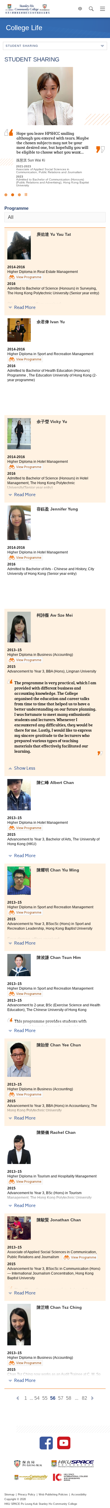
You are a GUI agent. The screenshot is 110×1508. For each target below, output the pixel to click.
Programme (16, 208)
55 (45, 1398)
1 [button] (5, 194)
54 (37, 1398)
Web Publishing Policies (53, 1494)
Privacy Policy (26, 1494)
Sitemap (9, 1494)
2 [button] (12, 194)
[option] (55, 127)
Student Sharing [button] (22, 45)
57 (60, 1398)
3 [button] (19, 194)
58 (68, 1398)
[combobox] (55, 217)
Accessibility (79, 1494)
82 (84, 1398)
